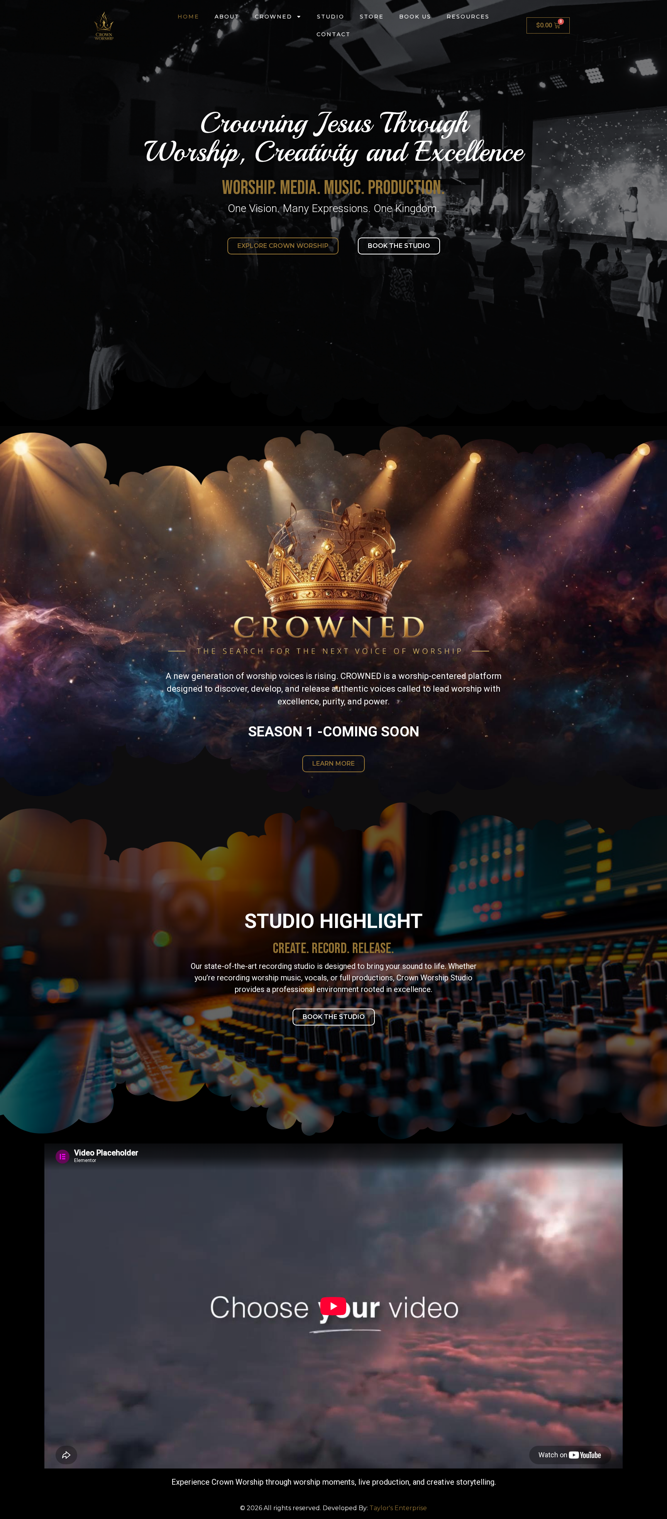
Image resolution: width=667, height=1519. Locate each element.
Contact (333, 34)
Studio (330, 16)
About (227, 16)
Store (372, 16)
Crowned (273, 16)
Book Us (415, 16)
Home (188, 16)
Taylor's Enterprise (398, 1508)
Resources (468, 16)
